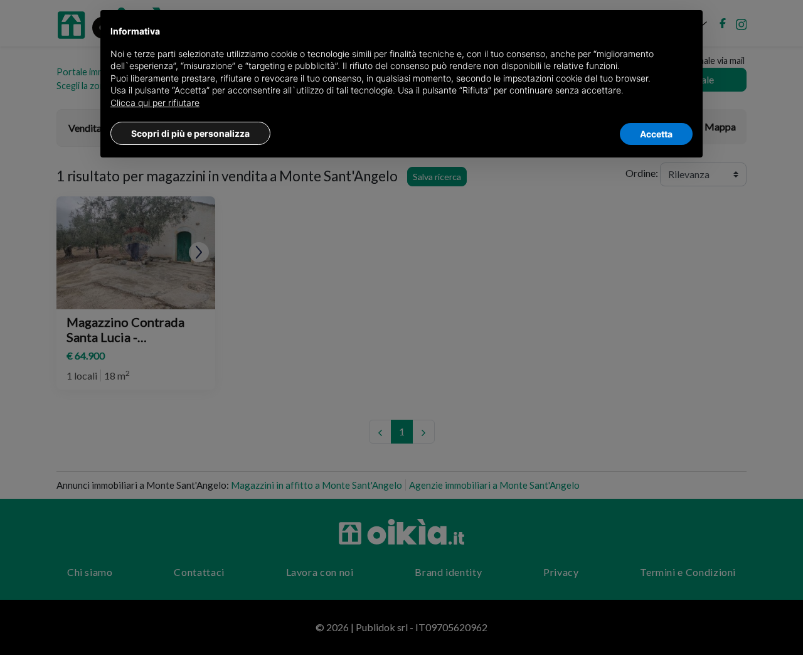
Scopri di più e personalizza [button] (190, 133)
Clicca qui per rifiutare (154, 102)
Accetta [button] (656, 134)
